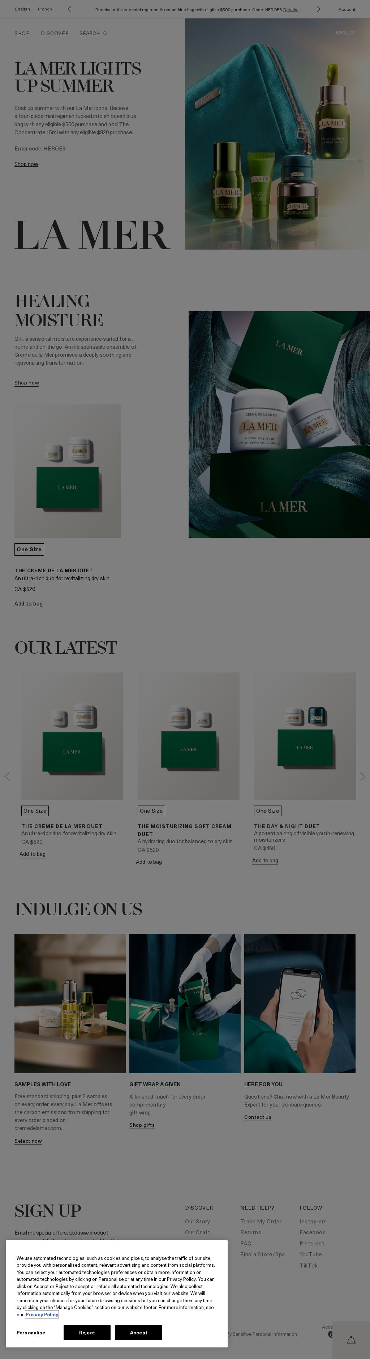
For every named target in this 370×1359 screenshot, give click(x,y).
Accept (138, 1332)
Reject (87, 1332)
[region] (117, 1293)
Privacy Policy (42, 1314)
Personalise (31, 1332)
